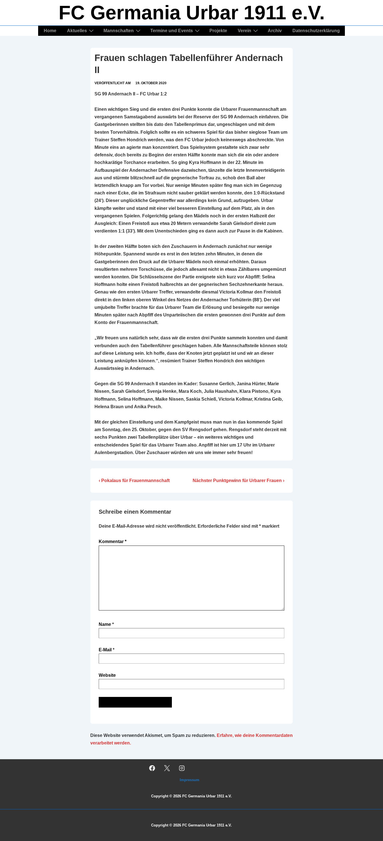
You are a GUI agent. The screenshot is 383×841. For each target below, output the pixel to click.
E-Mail (105, 649)
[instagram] (182, 768)
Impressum (189, 780)
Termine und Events (171, 30)
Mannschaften (118, 30)
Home (50, 30)
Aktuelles (77, 30)
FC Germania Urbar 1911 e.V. (192, 13)
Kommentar (112, 541)
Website (107, 675)
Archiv (275, 30)
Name (105, 624)
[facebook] (152, 768)
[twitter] (167, 768)
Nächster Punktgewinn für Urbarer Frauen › (238, 480)
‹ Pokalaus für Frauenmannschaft (134, 480)
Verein (244, 30)
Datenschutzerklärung (316, 30)
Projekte (218, 30)
